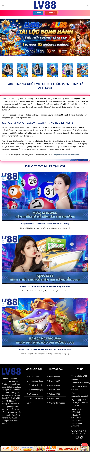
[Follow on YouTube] (84, 432)
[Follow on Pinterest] (80, 432)
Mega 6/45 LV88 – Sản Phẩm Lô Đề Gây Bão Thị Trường (45, 224)
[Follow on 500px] (77, 437)
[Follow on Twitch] (81, 437)
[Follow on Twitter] (76, 432)
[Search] (87, 5)
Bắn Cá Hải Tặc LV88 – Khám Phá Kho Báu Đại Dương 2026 (45, 349)
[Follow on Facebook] (73, 432)
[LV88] (45, 4)
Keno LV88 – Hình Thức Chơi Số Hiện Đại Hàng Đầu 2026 (45, 286)
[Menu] (3, 5)
